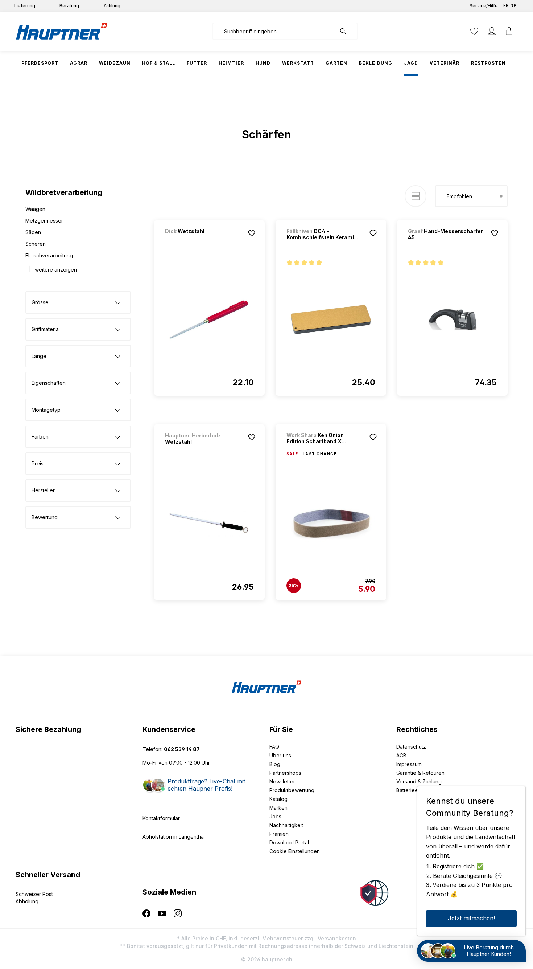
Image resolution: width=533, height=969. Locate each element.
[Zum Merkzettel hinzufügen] (251, 233)
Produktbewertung (291, 790)
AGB (401, 755)
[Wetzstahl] (203, 241)
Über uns (280, 755)
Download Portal (289, 842)
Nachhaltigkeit (286, 825)
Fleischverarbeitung (49, 255)
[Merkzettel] (474, 31)
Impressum (409, 764)
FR (506, 5)
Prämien (279, 834)
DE (513, 5)
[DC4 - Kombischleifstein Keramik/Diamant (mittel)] (330, 319)
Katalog (278, 799)
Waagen (35, 209)
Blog (274, 764)
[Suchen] (347, 31)
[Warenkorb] (509, 31)
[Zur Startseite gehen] (61, 31)
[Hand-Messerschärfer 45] (452, 319)
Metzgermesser (44, 220)
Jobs (275, 816)
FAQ (274, 747)
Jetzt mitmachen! (471, 918)
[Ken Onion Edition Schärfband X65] (330, 524)
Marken (278, 808)
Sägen (33, 232)
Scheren (35, 244)
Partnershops (285, 773)
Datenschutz (411, 747)
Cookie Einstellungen (294, 851)
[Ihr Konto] (491, 31)
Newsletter (282, 781)
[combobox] (274, 31)
